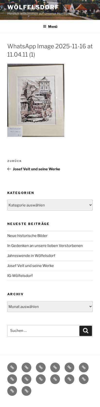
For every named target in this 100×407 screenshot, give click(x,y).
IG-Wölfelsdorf (20, 276)
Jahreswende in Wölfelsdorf (31, 256)
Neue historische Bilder (27, 236)
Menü (52, 26)
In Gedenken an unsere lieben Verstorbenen (45, 246)
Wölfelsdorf (33, 7)
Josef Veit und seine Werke (30, 266)
